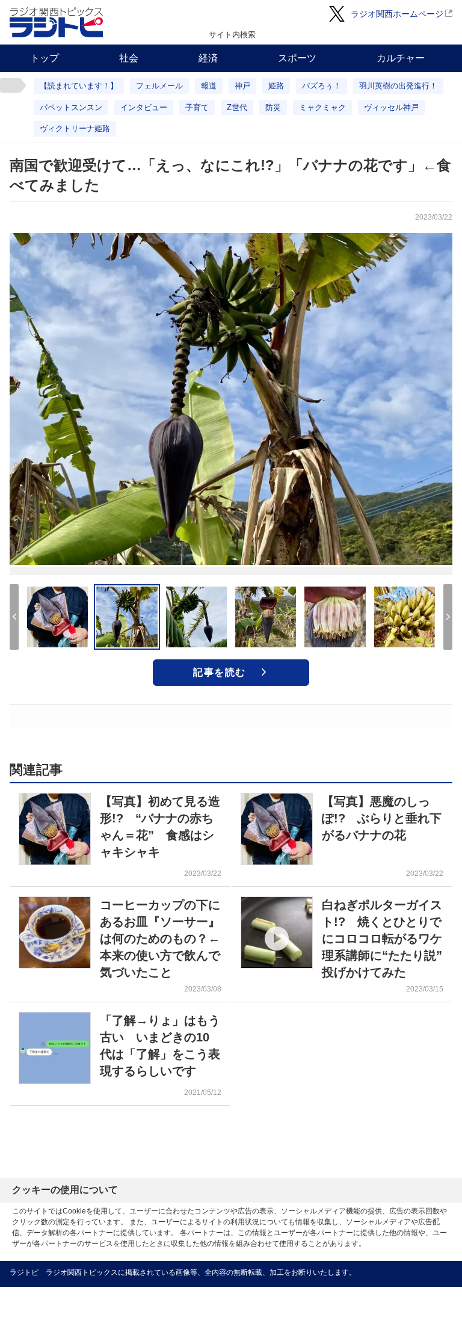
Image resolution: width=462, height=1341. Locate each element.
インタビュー (143, 107)
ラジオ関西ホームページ (397, 14)
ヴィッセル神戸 (391, 107)
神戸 (242, 85)
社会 (128, 58)
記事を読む (219, 672)
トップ (44, 58)
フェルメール (159, 85)
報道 (209, 85)
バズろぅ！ (321, 85)
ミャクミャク (322, 107)
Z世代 (237, 107)
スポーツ (297, 58)
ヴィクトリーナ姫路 (75, 128)
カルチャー (401, 58)
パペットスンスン (71, 107)
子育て (197, 107)
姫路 (276, 85)
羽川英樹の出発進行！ (398, 85)
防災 (273, 107)
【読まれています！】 (79, 85)
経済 (208, 58)
